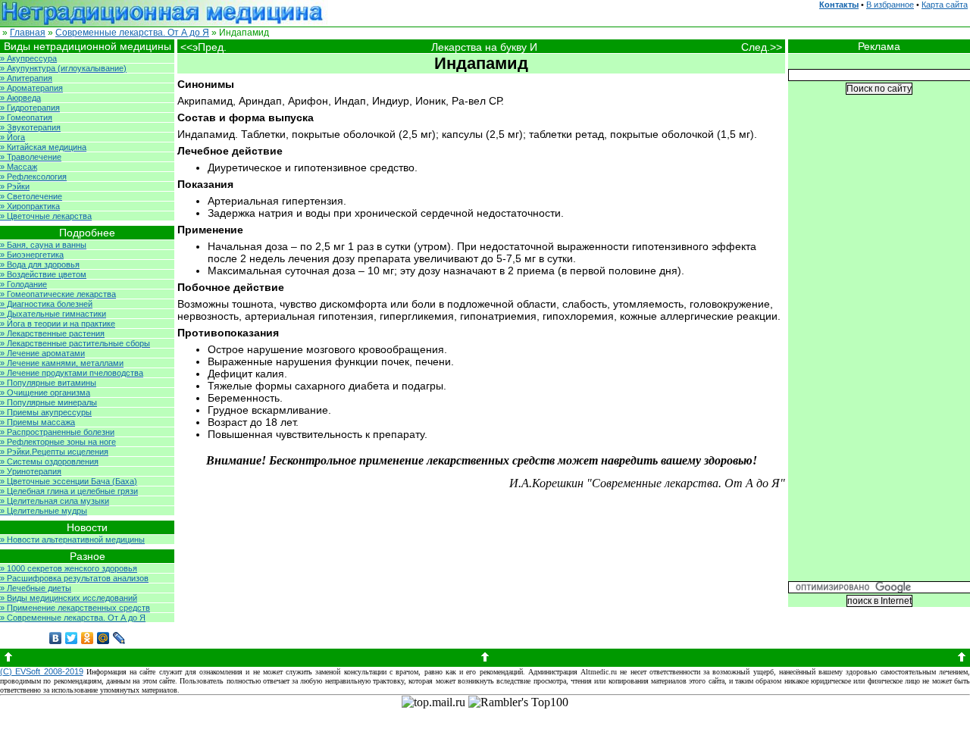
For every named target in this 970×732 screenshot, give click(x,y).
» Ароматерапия (31, 87)
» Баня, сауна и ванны (43, 244)
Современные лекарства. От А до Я (132, 32)
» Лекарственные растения (52, 333)
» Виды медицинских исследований (68, 597)
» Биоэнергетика (32, 254)
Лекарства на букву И (484, 47)
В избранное (890, 4)
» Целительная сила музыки (54, 500)
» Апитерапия (26, 78)
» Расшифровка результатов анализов (74, 578)
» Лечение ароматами (42, 353)
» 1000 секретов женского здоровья (68, 568)
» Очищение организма (45, 392)
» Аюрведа (20, 97)
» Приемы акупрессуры (46, 412)
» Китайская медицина (43, 147)
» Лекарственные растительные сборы (75, 343)
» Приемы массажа (37, 422)
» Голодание (23, 284)
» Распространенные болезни (57, 431)
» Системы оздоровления (49, 461)
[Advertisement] (879, 349)
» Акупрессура (28, 58)
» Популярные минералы (48, 402)
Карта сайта (945, 4)
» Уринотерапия (30, 471)
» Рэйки (15, 186)
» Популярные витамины (48, 382)
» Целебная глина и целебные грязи (69, 491)
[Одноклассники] (87, 638)
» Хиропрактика (30, 206)
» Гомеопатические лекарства (58, 294)
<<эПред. (203, 47)
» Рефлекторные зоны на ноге (58, 441)
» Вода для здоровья (40, 264)
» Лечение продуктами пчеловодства (71, 372)
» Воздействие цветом (43, 274)
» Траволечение (30, 156)
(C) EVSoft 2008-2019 (41, 671)
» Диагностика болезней (46, 303)
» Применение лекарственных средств (75, 607)
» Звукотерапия (30, 127)
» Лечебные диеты (35, 588)
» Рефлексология (33, 176)
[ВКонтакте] (56, 638)
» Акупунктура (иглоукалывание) (63, 68)
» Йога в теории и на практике (57, 323)
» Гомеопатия (26, 117)
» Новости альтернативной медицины (72, 539)
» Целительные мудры (43, 510)
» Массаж (18, 166)
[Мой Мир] (103, 638)
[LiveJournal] (119, 638)
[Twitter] (72, 638)
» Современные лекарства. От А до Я (73, 617)
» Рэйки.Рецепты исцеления (54, 451)
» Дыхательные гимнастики (53, 313)
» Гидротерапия (30, 107)
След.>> (763, 47)
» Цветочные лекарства (46, 216)
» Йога (12, 137)
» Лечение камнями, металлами (62, 363)
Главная (27, 32)
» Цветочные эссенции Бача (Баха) (68, 481)
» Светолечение (31, 196)
